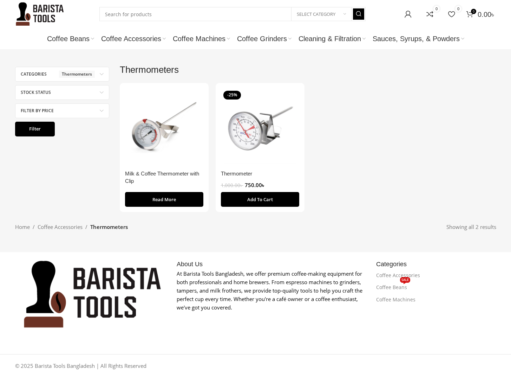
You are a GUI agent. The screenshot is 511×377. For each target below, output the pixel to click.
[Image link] (92, 293)
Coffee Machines (395, 299)
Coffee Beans (392, 285)
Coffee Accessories (60, 226)
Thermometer (236, 174)
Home (22, 226)
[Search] (358, 14)
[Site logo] (39, 13)
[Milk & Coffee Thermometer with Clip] (164, 127)
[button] (260, 199)
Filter (35, 129)
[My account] (408, 14)
